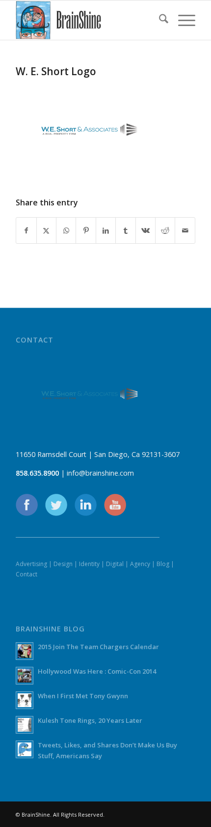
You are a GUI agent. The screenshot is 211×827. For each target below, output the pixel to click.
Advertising (31, 564)
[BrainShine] (87, 20)
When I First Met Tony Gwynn (83, 695)
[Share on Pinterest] (85, 230)
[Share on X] (46, 230)
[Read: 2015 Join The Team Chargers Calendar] (24, 651)
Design (63, 564)
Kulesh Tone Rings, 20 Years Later (90, 720)
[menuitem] (158, 20)
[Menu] (181, 20)
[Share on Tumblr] (125, 230)
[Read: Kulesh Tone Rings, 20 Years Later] (24, 725)
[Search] (158, 20)
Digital (115, 564)
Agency (140, 564)
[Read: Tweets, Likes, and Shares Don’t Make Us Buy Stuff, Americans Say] (24, 749)
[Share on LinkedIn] (105, 230)
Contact (26, 574)
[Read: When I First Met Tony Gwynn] (24, 700)
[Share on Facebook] (26, 230)
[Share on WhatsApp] (66, 230)
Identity (89, 564)
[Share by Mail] (185, 230)
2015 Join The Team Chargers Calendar (98, 646)
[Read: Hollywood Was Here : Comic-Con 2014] (24, 675)
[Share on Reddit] (165, 230)
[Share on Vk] (145, 230)
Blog (163, 564)
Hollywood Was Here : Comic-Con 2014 (97, 671)
